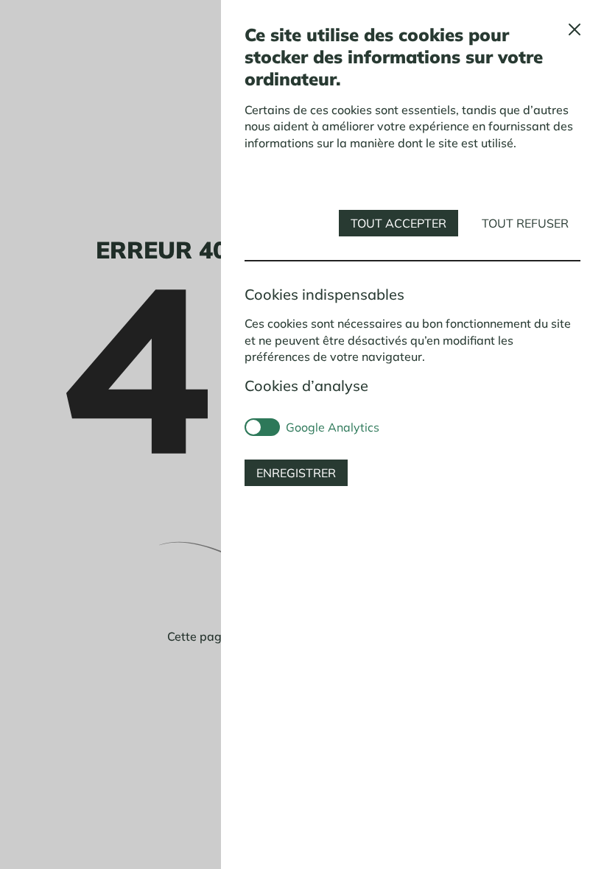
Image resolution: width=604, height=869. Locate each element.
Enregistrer (296, 472)
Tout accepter (398, 223)
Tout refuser (525, 223)
